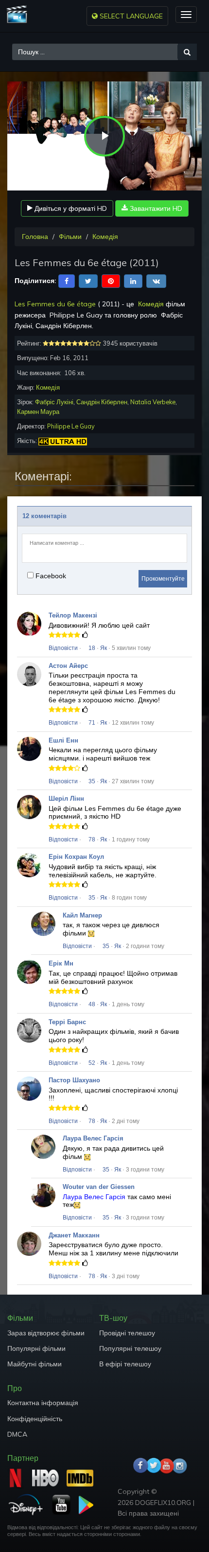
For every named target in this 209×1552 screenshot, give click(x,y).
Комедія (105, 236)
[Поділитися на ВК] (156, 280)
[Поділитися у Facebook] (66, 280)
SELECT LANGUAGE (130, 16)
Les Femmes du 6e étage (55, 304)
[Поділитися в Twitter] (88, 280)
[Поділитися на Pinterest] (111, 280)
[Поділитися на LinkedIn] (133, 280)
